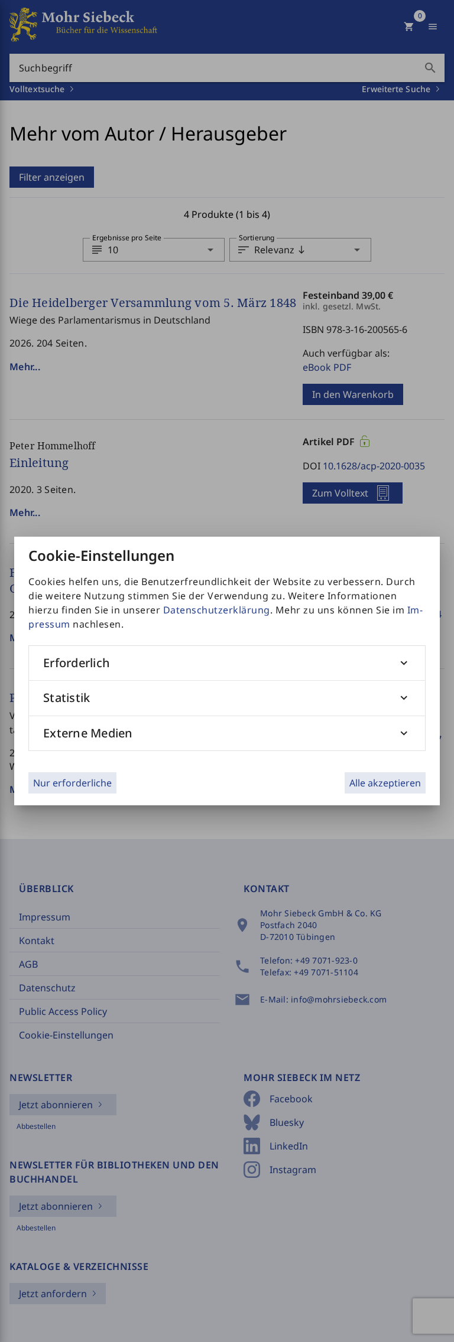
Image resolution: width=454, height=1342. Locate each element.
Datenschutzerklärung (216, 609)
